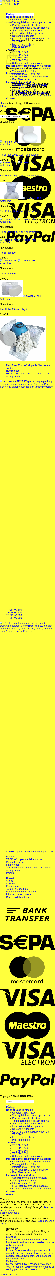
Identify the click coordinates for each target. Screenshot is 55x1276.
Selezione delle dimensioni (27, 30)
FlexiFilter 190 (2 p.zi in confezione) (19, 154)
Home (3, 103)
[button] (9, 22)
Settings (4, 1212)
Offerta (9, 881)
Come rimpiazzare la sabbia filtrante (31, 68)
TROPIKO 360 (20, 52)
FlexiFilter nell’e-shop (24, 79)
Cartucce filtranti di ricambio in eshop (32, 95)
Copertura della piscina (19, 17)
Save (3, 1274)
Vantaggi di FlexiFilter (24, 71)
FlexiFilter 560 (8, 273)
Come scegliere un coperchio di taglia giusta (30, 851)
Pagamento (12, 886)
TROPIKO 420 (20, 55)
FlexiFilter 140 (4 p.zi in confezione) (19, 175)
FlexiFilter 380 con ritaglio (14, 309)
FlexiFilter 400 (8, 253)
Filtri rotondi (12, 865)
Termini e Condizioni (17, 889)
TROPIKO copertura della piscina (24, 859)
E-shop (10, 14)
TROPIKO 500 (20, 57)
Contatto (11, 98)
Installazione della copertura (27, 33)
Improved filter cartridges (20, 82)
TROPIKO (11, 49)
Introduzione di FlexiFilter (26, 74)
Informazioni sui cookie (18, 894)
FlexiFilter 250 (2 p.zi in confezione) (19, 232)
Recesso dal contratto (18, 897)
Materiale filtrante (15, 862)
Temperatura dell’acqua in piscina (30, 28)
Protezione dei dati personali (21, 891)
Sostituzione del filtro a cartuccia (29, 84)
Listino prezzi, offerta (23, 44)
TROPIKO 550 (20, 60)
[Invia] (7, 18)
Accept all (14, 1212)
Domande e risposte (23, 1129)
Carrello (10, 883)
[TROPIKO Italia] (9, 2)
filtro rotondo (13, 371)
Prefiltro (10, 873)
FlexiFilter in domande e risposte (30, 76)
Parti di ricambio (21, 47)
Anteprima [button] (5, 144)
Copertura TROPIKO (23, 19)
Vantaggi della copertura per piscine (31, 22)
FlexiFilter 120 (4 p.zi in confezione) (19, 211)
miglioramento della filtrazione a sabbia (28, 66)
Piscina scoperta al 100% (26, 25)
